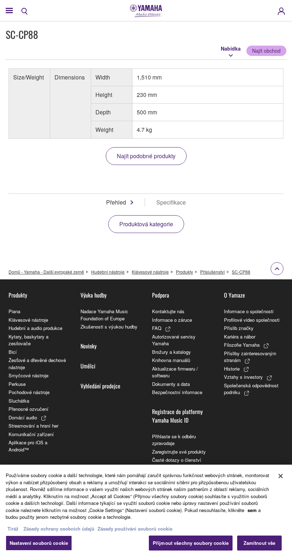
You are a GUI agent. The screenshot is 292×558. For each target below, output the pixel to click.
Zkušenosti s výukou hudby (108, 326)
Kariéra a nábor (239, 336)
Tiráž (13, 528)
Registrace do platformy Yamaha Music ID (177, 415)
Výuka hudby (93, 295)
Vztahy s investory (243, 376)
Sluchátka (19, 400)
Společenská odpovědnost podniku (251, 389)
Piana (14, 311)
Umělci (87, 366)
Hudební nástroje (108, 272)
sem (252, 510)
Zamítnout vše (260, 542)
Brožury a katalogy (171, 351)
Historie (232, 368)
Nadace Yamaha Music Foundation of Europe (104, 315)
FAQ (156, 328)
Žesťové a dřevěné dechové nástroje (37, 364)
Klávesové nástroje (150, 272)
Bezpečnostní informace (177, 392)
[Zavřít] (280, 476)
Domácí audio (23, 417)
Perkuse (17, 384)
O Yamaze (234, 295)
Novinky (88, 346)
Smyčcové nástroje (28, 375)
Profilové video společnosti (252, 319)
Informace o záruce (172, 319)
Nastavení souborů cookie (39, 542)
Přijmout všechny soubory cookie (191, 542)
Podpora (160, 295)
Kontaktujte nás (168, 311)
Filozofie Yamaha (242, 344)
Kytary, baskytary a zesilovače (28, 340)
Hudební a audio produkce (35, 328)
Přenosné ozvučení (28, 408)
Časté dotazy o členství (176, 459)
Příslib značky (239, 328)
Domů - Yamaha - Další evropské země (46, 272)
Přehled (116, 202)
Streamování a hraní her (33, 425)
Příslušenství (212, 272)
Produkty (184, 272)
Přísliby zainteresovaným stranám (250, 357)
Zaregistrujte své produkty (179, 451)
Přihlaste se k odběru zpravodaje (174, 440)
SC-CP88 (241, 272)
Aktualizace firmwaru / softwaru (175, 372)
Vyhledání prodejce (100, 386)
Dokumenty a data (171, 384)
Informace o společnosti (248, 311)
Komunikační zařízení (31, 434)
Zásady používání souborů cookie (135, 528)
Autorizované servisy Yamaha (173, 340)
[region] (146, 511)
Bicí (13, 351)
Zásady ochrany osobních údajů (59, 528)
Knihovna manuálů (171, 360)
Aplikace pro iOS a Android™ (28, 446)
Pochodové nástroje (29, 392)
